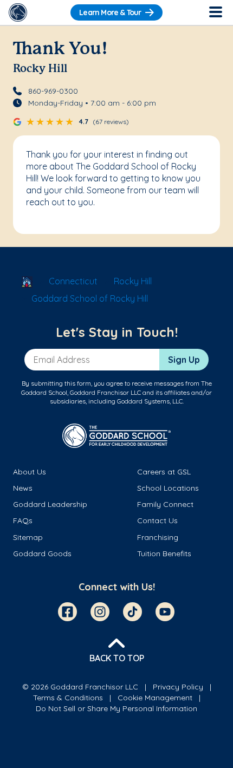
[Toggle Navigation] (215, 12)
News (23, 488)
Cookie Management (155, 697)
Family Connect (165, 504)
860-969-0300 (53, 91)
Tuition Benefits (164, 553)
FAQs (23, 520)
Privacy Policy (178, 687)
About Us (29, 472)
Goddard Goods (42, 553)
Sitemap (28, 537)
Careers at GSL (164, 472)
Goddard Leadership (50, 504)
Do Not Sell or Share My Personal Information (116, 708)
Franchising (157, 537)
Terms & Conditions (68, 697)
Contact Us (157, 520)
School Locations (168, 488)
